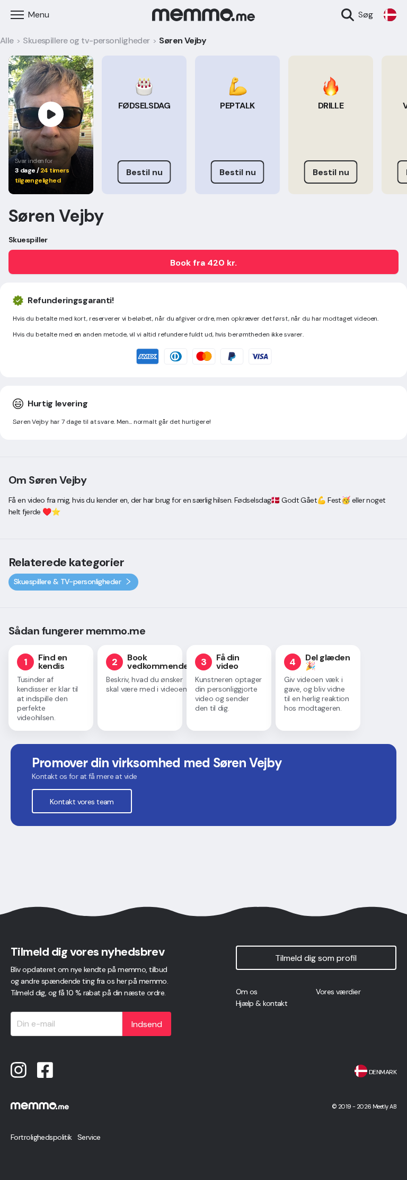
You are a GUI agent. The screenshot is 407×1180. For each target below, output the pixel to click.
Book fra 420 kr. (203, 262)
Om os (247, 991)
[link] (390, 14)
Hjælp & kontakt (262, 1003)
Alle (7, 40)
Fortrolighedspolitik (41, 1137)
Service (89, 1137)
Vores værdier (338, 991)
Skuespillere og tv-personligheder (86, 40)
